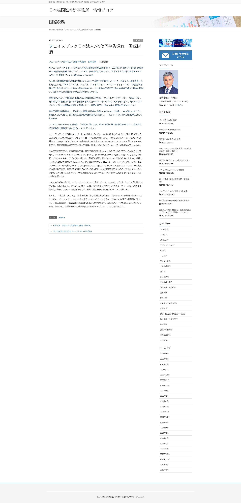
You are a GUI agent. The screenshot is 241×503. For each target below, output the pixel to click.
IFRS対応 (164, 235)
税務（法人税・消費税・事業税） (173, 314)
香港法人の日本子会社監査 (169, 139)
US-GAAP (164, 240)
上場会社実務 (165, 266)
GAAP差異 (164, 229)
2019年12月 (165, 454)
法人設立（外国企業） (169, 303)
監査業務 (163, 309)
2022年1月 (164, 401)
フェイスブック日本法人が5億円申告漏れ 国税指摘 (72, 62)
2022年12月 (165, 375)
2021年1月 (164, 443)
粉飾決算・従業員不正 (169, 319)
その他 (162, 250)
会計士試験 (164, 277)
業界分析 (163, 298)
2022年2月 (164, 396)
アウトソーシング (167, 245)
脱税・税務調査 (166, 330)
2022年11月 (164, 380)
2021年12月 (165, 406)
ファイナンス (165, 261)
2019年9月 (164, 465)
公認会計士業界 (166, 282)
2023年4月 (164, 354)
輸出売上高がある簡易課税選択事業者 (174, 200)
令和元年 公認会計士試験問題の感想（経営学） (72, 225)
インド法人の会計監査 (168, 120)
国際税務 (138, 40)
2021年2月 (164, 438)
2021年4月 (164, 428)
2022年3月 (164, 391)
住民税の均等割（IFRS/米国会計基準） (174, 160)
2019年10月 (165, 459)
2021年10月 (165, 417)
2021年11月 (164, 412)
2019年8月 (164, 470)
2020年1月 (164, 449)
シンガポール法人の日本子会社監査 (173, 191)
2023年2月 (164, 364)
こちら (179, 105)
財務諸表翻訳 (165, 335)
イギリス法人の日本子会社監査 (171, 170)
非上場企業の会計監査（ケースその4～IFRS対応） (73, 231)
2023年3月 (164, 359)
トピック (163, 256)
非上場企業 (164, 340)
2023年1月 (164, 370)
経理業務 (163, 324)
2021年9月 (164, 422)
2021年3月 (164, 433)
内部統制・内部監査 (168, 287)
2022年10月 (165, 385)
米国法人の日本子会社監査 (169, 130)
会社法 (162, 272)
